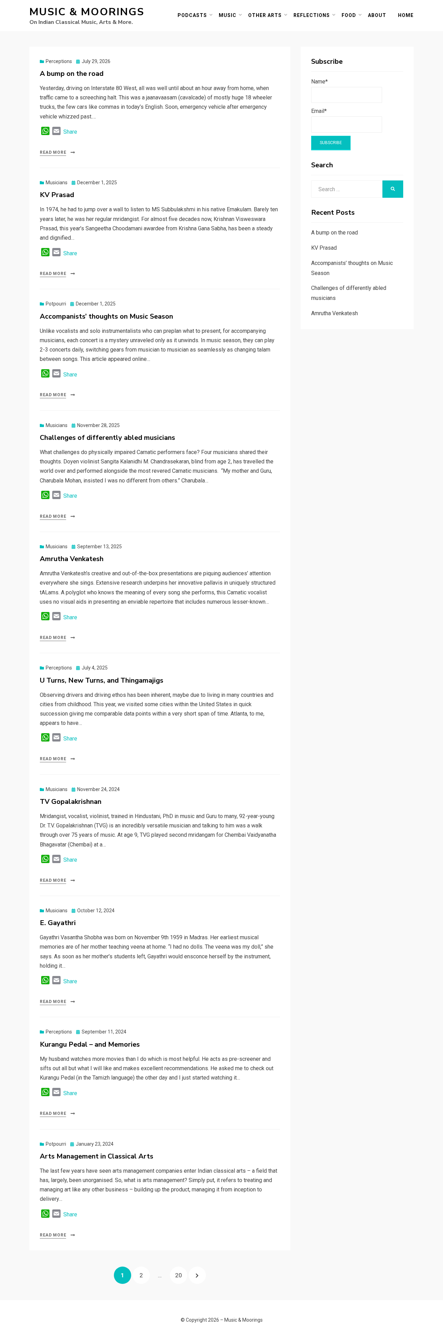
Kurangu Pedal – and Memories (90, 1044)
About (377, 15)
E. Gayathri (58, 923)
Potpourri (56, 304)
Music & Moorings (86, 12)
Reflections (311, 15)
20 (181, 1275)
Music (227, 15)
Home (406, 15)
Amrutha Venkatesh (71, 558)
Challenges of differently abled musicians (107, 437)
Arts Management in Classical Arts (96, 1156)
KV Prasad (57, 194)
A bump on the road (71, 73)
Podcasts (192, 15)
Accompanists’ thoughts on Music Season (106, 316)
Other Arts (265, 15)
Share (70, 131)
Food (349, 15)
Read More (53, 152)
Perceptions (59, 61)
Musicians (56, 182)
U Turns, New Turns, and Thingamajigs (101, 680)
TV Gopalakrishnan (70, 801)
